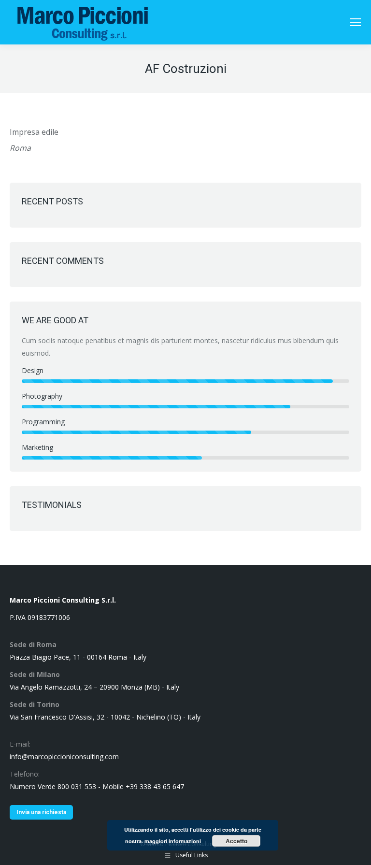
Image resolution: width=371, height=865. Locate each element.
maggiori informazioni (172, 841)
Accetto (236, 840)
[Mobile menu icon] (355, 22)
